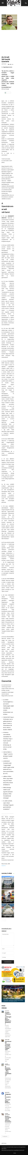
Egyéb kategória (7, 908)
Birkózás (7, 1092)
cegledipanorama (7, 67)
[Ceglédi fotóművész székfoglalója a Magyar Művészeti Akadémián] (3, 1012)
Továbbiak (4, 1136)
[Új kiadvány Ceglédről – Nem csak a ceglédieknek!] (3, 1065)
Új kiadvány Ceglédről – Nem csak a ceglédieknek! (8, 913)
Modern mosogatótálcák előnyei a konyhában (8, 1119)
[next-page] (5, 920)
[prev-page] (3, 920)
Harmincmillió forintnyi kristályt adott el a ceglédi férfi (7, 899)
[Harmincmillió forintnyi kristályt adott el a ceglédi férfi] (3, 1040)
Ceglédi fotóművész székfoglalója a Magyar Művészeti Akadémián (8, 883)
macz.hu (4, 865)
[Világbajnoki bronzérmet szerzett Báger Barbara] (3, 1093)
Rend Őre (7, 894)
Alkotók (7, 877)
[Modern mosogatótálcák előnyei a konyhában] (3, 1114)
